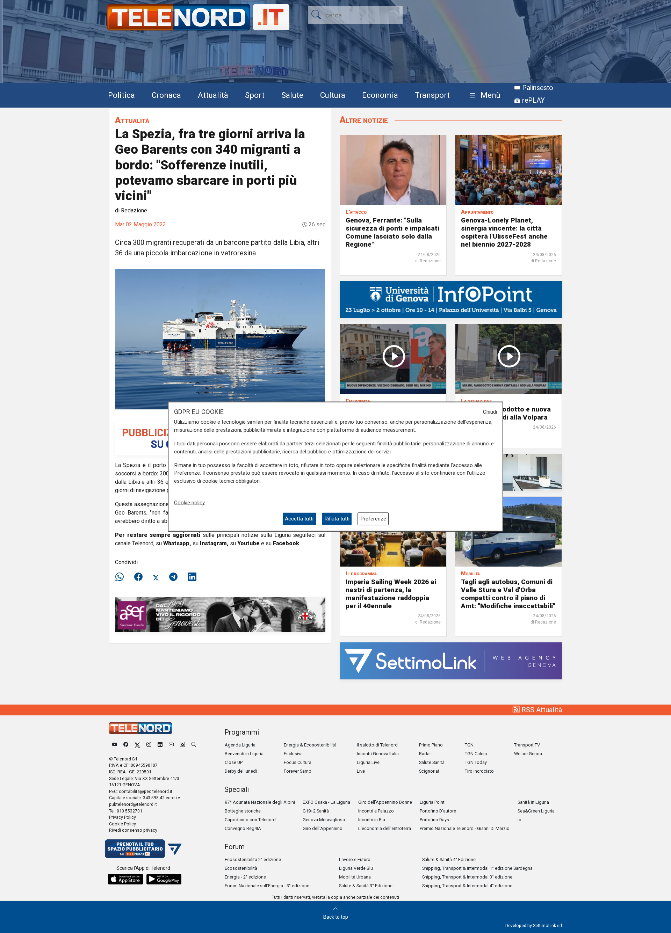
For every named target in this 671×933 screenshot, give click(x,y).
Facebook (286, 543)
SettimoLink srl (547, 925)
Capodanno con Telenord (250, 819)
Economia (380, 95)
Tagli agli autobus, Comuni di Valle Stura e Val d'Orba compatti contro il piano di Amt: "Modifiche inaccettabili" (508, 594)
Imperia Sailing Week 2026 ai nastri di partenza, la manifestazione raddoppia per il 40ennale (391, 594)
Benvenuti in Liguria (244, 753)
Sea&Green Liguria (536, 811)
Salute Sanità (432, 762)
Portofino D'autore (438, 811)
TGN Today (476, 762)
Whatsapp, (177, 543)
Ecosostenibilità (241, 868)
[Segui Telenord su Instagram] (148, 744)
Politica (121, 95)
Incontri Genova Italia (378, 753)
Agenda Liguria (240, 745)
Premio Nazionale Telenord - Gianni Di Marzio (465, 828)
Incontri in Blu (371, 819)
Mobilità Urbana (355, 877)
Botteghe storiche (243, 811)
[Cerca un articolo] (193, 744)
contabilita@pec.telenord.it (145, 791)
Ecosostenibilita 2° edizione (253, 859)
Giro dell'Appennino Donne (385, 802)
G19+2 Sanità (316, 811)
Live (361, 771)
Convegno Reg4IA (243, 828)
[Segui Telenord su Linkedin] (160, 744)
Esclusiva (293, 753)
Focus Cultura (297, 762)
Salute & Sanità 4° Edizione (449, 859)
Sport (255, 95)
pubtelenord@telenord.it (133, 804)
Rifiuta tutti (336, 519)
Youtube (248, 543)
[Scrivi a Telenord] (171, 744)
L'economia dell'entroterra (384, 828)
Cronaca (166, 95)
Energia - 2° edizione (245, 877)
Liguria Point (432, 802)
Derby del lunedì (241, 771)
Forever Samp (297, 771)
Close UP (234, 762)
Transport (432, 95)
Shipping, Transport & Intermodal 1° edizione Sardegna (477, 868)
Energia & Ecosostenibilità (310, 745)
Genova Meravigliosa (324, 819)
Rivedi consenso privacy (133, 830)
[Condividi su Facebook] (138, 577)
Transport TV (527, 745)
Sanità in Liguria (533, 802)
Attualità (213, 95)
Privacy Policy (122, 817)
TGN (469, 745)
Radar (425, 753)
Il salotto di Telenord (377, 745)
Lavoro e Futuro (354, 859)
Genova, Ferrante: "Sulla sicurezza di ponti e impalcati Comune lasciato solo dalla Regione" (392, 232)
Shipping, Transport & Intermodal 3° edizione (467, 877)
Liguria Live (368, 762)
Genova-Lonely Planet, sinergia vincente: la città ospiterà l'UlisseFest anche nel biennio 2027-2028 (504, 232)
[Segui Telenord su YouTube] (114, 744)
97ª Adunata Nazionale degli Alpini (260, 802)
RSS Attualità (541, 710)
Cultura (332, 95)
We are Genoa (528, 753)
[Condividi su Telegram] (173, 577)
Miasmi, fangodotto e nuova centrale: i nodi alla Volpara (506, 413)
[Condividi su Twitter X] (156, 577)
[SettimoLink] (451, 660)
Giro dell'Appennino (322, 828)
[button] (483, 95)
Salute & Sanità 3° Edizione (365, 885)
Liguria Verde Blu (356, 868)
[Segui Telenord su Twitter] (137, 744)
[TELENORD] (140, 728)
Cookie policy (189, 502)
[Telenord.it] (143, 848)
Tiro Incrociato (479, 771)
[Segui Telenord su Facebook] (125, 744)
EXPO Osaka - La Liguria (326, 802)
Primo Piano (431, 745)
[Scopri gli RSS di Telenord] (182, 744)
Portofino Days (434, 819)
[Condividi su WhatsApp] (121, 577)
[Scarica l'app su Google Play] (164, 879)
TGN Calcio (476, 753)
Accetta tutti (299, 519)
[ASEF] (220, 614)
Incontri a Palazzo (376, 811)
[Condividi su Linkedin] (192, 577)
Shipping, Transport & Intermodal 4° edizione (467, 885)
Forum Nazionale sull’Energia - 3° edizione (267, 885)
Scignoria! (429, 771)
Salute (292, 95)
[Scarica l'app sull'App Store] (125, 879)
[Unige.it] (451, 299)
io (519, 819)
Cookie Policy (122, 823)
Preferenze (373, 519)
